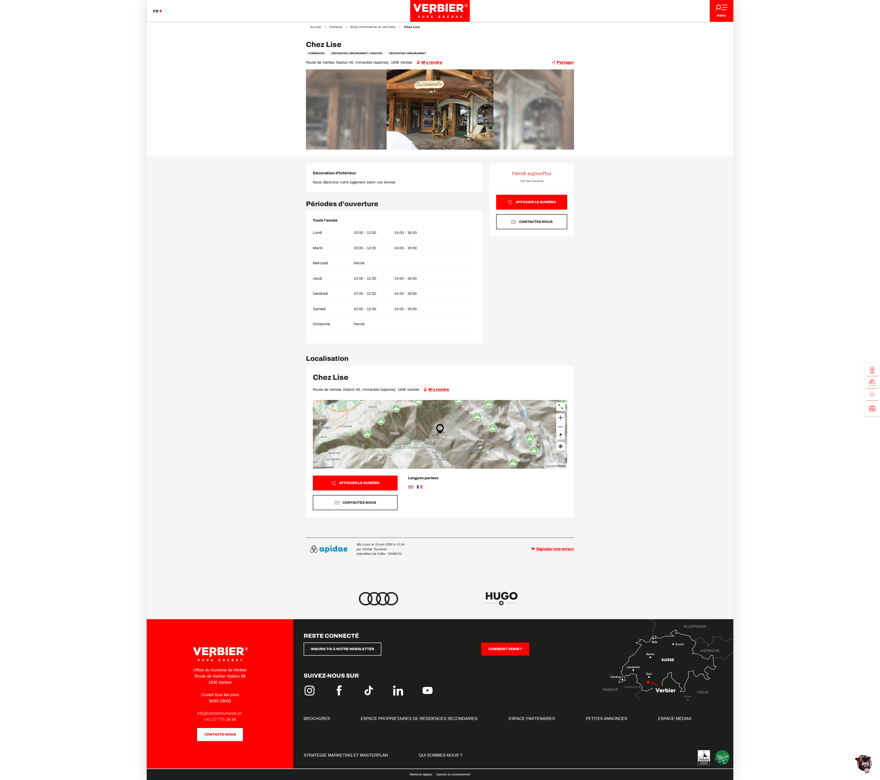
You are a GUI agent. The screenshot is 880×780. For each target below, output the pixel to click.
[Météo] (872, 394)
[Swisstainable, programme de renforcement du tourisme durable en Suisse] (722, 757)
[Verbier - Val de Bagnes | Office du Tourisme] (440, 11)
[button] (440, 109)
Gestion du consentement (453, 774)
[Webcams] (872, 370)
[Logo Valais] (704, 757)
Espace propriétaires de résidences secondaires (419, 718)
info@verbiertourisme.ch (220, 713)
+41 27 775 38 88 (220, 719)
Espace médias (675, 718)
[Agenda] (872, 408)
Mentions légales (421, 774)
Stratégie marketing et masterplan (346, 755)
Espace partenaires (532, 718)
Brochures (317, 718)
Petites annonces (606, 718)
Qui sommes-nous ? (440, 755)
